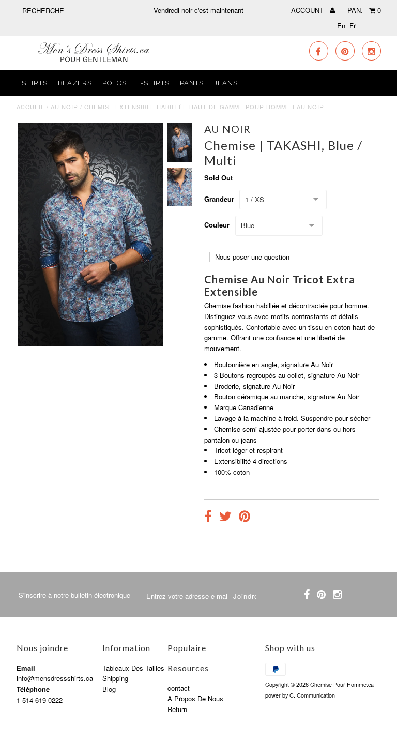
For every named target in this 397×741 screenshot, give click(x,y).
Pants (192, 83)
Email (26, 668)
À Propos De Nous (195, 698)
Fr (352, 26)
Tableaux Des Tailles (133, 668)
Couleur (217, 225)
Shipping (115, 678)
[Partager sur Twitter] (225, 517)
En (341, 26)
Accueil (30, 106)
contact (178, 688)
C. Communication (312, 695)
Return (177, 709)
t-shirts (153, 83)
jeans (226, 83)
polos (114, 83)
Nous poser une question (252, 257)
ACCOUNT (308, 10)
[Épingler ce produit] (244, 517)
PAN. (364, 10)
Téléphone (33, 689)
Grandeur (219, 199)
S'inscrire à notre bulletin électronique (74, 595)
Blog (109, 689)
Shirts (35, 83)
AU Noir (64, 106)
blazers (75, 83)
